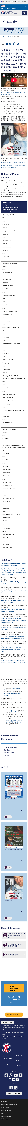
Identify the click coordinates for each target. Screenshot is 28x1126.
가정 (2, 36)
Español (14, 31)
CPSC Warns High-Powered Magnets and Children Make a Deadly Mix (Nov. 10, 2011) (13, 662)
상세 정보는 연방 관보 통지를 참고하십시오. (13, 162)
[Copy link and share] (14, 44)
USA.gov (18, 1065)
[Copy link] (17, 44)
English (6, 31)
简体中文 (19, 29)
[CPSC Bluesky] (14, 1080)
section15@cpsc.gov (11, 711)
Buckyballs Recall (10, 799)
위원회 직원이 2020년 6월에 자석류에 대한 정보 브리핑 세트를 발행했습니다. (14, 167)
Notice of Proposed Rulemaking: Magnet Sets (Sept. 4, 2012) (14, 628)
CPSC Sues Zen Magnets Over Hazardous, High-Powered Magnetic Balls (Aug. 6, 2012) (13, 637)
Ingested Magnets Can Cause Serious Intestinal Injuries (10, 751)
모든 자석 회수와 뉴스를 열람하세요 (15, 945)
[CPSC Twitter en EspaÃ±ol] (16, 1088)
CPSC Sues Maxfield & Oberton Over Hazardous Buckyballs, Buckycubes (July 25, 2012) (13, 649)
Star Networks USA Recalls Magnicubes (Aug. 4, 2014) (13, 583)
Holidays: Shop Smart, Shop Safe (14, 849)
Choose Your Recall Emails (14, 988)
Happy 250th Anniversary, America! (9, 8)
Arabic (20, 32)
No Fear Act (4, 1119)
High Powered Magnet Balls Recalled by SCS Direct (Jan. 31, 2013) (13, 592)
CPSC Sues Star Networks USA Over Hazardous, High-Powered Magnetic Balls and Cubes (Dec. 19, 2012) (13, 620)
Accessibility (4, 1101)
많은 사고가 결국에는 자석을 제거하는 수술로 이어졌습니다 (13, 93)
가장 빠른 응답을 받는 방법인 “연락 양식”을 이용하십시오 (14, 721)
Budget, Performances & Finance (7, 1058)
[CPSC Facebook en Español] (11, 1088)
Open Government (6, 1110)
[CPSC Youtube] (16, 1075)
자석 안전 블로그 (13, 955)
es (10, 817)
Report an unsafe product (14, 1014)
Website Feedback (14, 1093)
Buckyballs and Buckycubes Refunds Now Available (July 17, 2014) (12, 601)
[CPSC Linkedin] (10, 1080)
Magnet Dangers (9, 900)
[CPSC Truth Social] (18, 1080)
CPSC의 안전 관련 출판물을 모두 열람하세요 (15, 935)
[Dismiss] (26, 6)
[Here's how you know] (14, 2)
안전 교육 (9, 36)
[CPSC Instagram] (11, 1075)
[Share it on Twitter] (10, 44)
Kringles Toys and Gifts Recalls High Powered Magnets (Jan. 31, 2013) (13, 610)
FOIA (2, 1113)
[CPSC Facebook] (7, 1075)
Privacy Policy (5, 1107)
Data (17, 1060)
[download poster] (21, 810)
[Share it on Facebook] (7, 44)
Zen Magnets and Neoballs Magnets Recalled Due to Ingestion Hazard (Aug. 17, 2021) (13, 564)
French (13, 32)
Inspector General (6, 1116)
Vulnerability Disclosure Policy (9, 1104)
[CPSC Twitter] (21, 1075)
